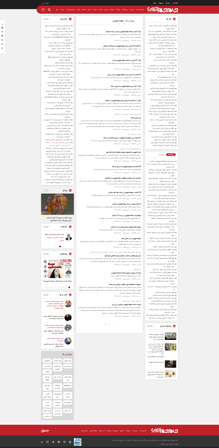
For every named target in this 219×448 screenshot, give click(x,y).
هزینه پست (47, 366)
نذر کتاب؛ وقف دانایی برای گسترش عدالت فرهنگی (53, 345)
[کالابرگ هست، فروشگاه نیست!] (170, 350)
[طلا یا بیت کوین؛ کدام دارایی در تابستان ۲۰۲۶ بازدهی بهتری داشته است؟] (170, 374)
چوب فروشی (67, 360)
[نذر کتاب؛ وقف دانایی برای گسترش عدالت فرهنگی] (68, 342)
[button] (62, 246)
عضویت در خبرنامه (112, 431)
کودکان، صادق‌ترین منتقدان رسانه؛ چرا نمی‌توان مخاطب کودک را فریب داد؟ (156, 337)
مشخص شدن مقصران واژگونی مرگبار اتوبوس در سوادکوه (123, 178)
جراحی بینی (67, 366)
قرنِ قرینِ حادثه (136, 118)
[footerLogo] (164, 430)
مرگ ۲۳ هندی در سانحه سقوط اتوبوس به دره (126, 60)
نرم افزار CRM (47, 378)
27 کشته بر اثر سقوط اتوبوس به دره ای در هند (126, 166)
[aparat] (2, 40)
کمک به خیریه (67, 395)
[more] (150, 326)
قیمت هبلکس (47, 404)
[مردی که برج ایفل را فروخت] (170, 364)
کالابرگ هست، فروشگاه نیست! (155, 357)
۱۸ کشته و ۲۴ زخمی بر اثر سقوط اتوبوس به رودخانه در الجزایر (122, 46)
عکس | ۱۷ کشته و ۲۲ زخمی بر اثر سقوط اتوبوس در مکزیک (123, 100)
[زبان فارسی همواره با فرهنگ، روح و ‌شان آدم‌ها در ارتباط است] (68, 317)
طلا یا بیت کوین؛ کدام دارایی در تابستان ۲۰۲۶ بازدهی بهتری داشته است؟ (155, 374)
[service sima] (161, 3)
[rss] (2, 49)
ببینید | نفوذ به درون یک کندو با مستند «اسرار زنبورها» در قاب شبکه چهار (59, 219)
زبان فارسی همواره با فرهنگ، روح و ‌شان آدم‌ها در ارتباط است (53, 317)
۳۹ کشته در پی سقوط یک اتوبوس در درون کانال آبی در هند (122, 138)
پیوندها (128, 431)
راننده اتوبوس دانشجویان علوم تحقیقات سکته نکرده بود (123, 152)
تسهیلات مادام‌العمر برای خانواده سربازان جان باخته (125, 284)
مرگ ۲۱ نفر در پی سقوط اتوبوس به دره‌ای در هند (126, 86)
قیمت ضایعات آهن (47, 395)
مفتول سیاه (67, 402)
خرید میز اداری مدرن (57, 412)
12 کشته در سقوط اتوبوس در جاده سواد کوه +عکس (124, 192)
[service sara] (168, 3)
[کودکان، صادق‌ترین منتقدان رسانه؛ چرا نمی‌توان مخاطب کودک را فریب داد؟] (170, 337)
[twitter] (2, 36)
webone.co (67, 385)
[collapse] (2, 24)
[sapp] (2, 45)
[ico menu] (43, 10)
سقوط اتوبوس (118, 20)
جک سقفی (67, 411)
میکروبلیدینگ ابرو (57, 395)
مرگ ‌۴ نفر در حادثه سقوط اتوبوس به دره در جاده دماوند (123, 31)
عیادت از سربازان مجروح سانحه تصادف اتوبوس (126, 273)
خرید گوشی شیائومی (57, 367)
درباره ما (135, 431)
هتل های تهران (47, 387)
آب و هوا (101, 431)
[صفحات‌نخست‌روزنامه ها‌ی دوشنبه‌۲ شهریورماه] (57, 268)
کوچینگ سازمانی (57, 404)
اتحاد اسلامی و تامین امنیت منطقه (54, 234)
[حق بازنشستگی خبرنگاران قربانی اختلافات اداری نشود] (68, 329)
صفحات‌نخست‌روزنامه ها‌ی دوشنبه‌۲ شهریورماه (57, 281)
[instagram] (2, 28)
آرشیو (122, 431)
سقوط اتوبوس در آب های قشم (131, 238)
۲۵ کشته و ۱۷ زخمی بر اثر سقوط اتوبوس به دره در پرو (124, 74)
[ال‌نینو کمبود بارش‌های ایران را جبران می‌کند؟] (68, 305)
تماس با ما (143, 431)
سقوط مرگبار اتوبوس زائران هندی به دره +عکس (126, 227)
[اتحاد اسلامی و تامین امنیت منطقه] (68, 238)
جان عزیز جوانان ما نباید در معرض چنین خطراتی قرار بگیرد (122, 255)
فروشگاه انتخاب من (57, 387)
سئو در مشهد (57, 377)
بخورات (47, 371)
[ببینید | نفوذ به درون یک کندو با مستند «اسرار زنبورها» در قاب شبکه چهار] (57, 204)
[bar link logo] (45, 4)
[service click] (154, 3)
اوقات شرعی (93, 431)
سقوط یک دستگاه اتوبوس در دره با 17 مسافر (126, 215)
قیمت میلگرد (47, 411)
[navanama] (175, 3)
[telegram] (2, 32)
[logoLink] (162, 10)
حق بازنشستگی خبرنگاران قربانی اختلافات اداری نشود (53, 332)
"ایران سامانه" (164, 444)
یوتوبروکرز (47, 360)
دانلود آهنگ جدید (67, 378)
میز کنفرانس (47, 416)
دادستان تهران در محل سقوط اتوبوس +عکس (126, 204)
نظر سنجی (84, 431)
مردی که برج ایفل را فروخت (156, 362)
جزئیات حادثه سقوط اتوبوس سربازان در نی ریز (126, 304)
